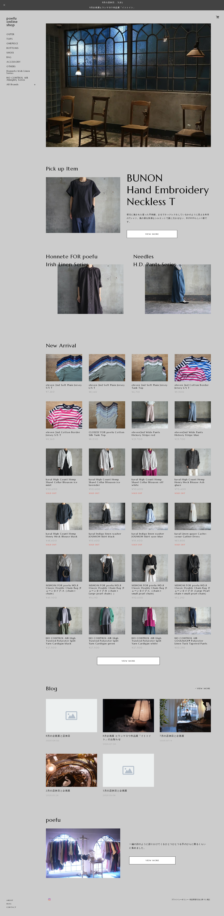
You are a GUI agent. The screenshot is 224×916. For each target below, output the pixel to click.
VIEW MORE (152, 234)
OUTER (10, 34)
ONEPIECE (12, 43)
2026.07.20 (109, 744)
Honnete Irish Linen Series (18, 72)
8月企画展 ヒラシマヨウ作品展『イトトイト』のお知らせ (127, 738)
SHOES (10, 53)
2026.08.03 (52, 740)
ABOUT (10, 900)
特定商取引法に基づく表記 (200, 899)
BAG (9, 57)
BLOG (9, 904)
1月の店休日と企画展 (115, 790)
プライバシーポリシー (180, 899)
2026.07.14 (166, 740)
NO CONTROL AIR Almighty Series (17, 79)
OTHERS (11, 66)
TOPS (10, 39)
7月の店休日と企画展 (172, 736)
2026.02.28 (52, 795)
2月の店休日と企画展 (58, 790)
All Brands (13, 84)
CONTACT (11, 907)
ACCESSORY (14, 62)
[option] (128, 85)
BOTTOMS (13, 48)
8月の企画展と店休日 (58, 736)
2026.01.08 (109, 795)
